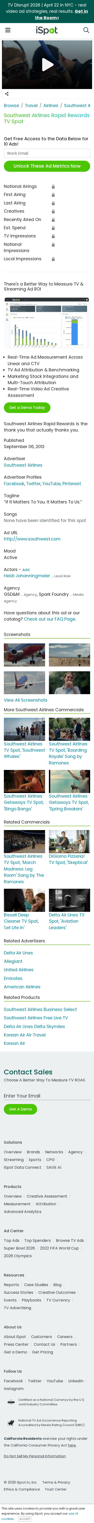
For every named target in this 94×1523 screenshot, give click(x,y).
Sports (35, 1159)
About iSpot (15, 1336)
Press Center (16, 1344)
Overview (13, 1152)
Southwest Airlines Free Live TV (36, 1018)
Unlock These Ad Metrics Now (47, 166)
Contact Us (44, 1344)
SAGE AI (54, 1167)
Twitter (33, 484)
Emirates (13, 978)
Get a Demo (15, 1352)
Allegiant (13, 961)
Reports (11, 1285)
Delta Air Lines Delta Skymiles (34, 1026)
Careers (65, 1336)
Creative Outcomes (57, 1292)
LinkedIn (75, 1381)
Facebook (14, 484)
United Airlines (19, 970)
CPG (50, 1159)
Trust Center (56, 1489)
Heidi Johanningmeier (27, 576)
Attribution (46, 1204)
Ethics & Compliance (22, 1489)
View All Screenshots (25, 700)
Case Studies (36, 1285)
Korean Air (14, 1043)
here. (72, 1445)
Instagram (14, 1388)
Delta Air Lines (18, 953)
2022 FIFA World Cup (59, 1248)
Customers (41, 1336)
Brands (33, 1152)
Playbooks (31, 1300)
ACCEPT (25, 1519)
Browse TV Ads (70, 1240)
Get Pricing (42, 1352)
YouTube (51, 484)
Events (10, 1300)
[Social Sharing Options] (7, 94)
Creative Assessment (47, 1196)
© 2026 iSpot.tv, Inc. (20, 1482)
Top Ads (11, 1240)
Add (25, 569)
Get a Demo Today (27, 407)
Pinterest (71, 484)
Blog (57, 1285)
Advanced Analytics (22, 1211)
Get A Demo (20, 1109)
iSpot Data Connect (22, 1167)
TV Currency (58, 1300)
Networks (54, 1152)
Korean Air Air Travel (25, 1035)
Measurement (17, 1204)
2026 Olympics (18, 1256)
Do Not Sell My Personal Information (35, 1456)
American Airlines (22, 987)
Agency (75, 1152)
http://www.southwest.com (32, 539)
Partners (68, 1344)
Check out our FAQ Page (49, 619)
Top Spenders (37, 1240)
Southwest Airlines (23, 465)
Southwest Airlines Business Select (40, 1009)
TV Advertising (17, 1308)
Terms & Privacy (56, 1482)
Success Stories (18, 1292)
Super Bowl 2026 (19, 1248)
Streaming (14, 1159)
